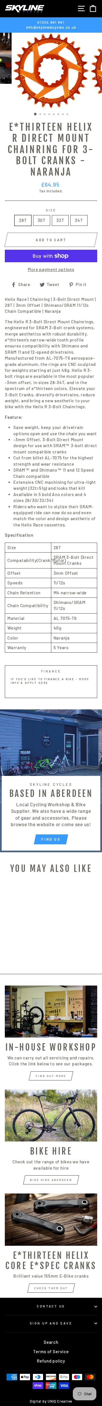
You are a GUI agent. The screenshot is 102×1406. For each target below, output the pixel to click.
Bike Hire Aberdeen (51, 1180)
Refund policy (51, 1360)
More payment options (51, 269)
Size (51, 210)
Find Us (50, 839)
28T (23, 220)
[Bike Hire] (51, 1116)
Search (51, 1342)
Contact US (51, 1306)
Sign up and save (51, 1323)
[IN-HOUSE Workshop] (51, 1012)
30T (42, 220)
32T (60, 220)
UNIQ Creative (60, 1401)
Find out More (51, 1076)
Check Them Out (51, 1288)
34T (79, 220)
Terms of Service (51, 1351)
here (43, 682)
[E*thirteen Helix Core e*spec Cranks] (51, 1219)
